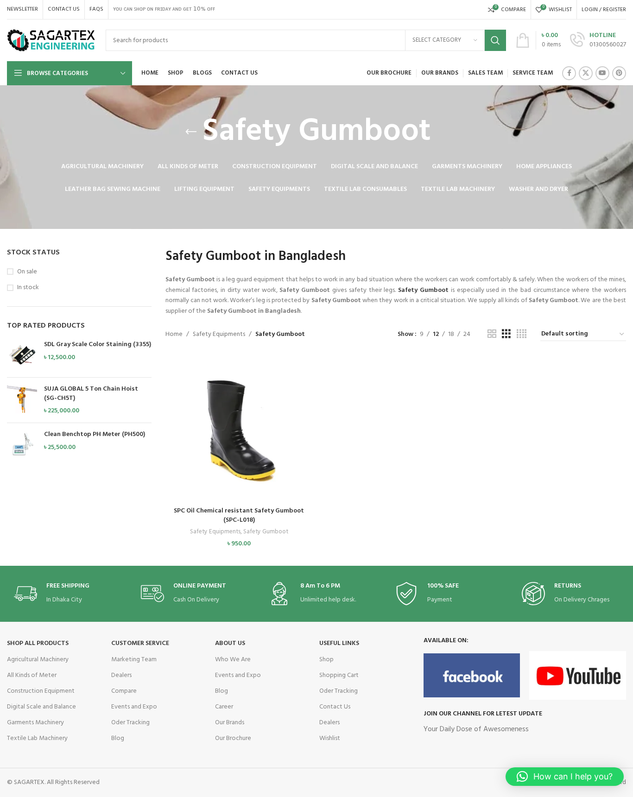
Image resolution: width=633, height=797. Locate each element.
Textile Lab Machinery (37, 738)
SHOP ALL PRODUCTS (38, 643)
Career (224, 707)
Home (174, 334)
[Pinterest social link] (619, 73)
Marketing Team (134, 659)
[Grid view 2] (491, 334)
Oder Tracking (130, 722)
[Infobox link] (598, 40)
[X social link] (586, 73)
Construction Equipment (41, 691)
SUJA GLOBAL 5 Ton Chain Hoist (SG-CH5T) (91, 394)
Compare (124, 691)
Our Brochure (233, 738)
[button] (239, 437)
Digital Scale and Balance (41, 707)
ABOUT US (230, 643)
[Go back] (191, 132)
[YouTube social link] (602, 73)
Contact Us (334, 707)
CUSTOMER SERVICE (140, 643)
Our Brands (229, 722)
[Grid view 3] (506, 334)
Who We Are (233, 659)
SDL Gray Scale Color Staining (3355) (97, 344)
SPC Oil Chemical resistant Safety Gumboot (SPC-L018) (239, 515)
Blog (117, 738)
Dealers (121, 675)
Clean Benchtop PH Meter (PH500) (94, 434)
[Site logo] (51, 40)
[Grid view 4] (521, 334)
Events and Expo (134, 707)
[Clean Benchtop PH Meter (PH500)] (22, 445)
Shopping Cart (339, 675)
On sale (27, 272)
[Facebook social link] (569, 73)
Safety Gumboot (265, 532)
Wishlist (329, 738)
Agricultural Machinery (38, 659)
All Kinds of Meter (32, 675)
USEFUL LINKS (339, 643)
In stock (28, 287)
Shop (326, 659)
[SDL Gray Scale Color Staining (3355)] (22, 355)
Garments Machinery (35, 722)
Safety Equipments (219, 334)
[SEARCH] (495, 40)
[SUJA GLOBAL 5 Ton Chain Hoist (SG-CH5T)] (22, 400)
